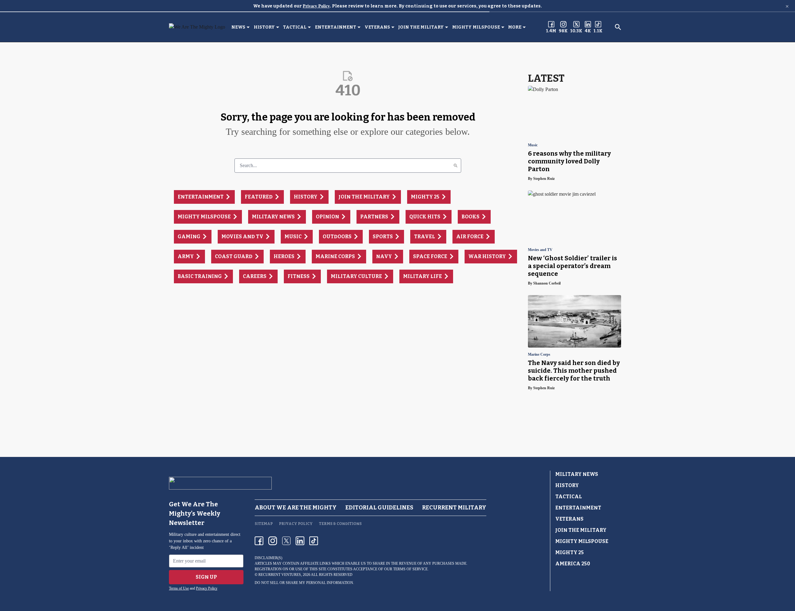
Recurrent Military (454, 507)
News (238, 27)
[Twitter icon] (286, 540)
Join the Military (421, 27)
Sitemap (264, 524)
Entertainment (335, 27)
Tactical (295, 27)
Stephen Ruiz (544, 178)
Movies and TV (540, 250)
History (264, 27)
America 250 (572, 564)
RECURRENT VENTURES (279, 574)
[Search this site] (618, 27)
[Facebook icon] (259, 540)
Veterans (377, 27)
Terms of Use (179, 588)
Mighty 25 (569, 552)
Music (533, 145)
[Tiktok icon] (313, 540)
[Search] (455, 165)
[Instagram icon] (272, 540)
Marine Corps (539, 355)
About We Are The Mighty (296, 507)
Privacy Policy (316, 6)
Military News (576, 474)
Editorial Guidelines (379, 507)
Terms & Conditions (340, 524)
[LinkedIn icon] (300, 540)
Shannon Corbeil (547, 283)
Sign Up (206, 577)
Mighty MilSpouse (476, 27)
